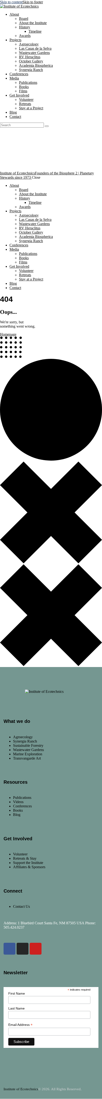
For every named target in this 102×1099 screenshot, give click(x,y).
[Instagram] (22, 949)
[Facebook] (9, 949)
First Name (16, 993)
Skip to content (11, 2)
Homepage (8, 334)
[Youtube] (36, 949)
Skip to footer (33, 2)
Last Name (16, 1008)
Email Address (20, 1025)
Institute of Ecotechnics (21, 1089)
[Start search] (47, 126)
